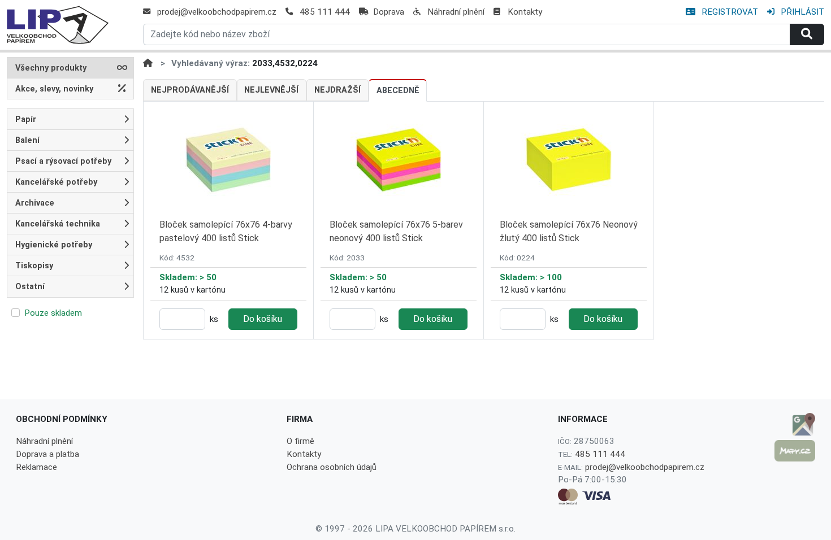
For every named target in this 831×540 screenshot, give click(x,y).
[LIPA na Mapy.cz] (794, 450)
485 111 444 (325, 12)
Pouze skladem (53, 313)
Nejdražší (337, 90)
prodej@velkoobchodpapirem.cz (216, 12)
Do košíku (262, 318)
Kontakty (525, 12)
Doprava (388, 12)
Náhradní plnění (455, 12)
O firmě (300, 441)
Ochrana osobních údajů (331, 467)
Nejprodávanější (190, 90)
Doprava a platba (47, 454)
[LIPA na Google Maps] (794, 424)
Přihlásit (801, 12)
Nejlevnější (271, 90)
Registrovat (728, 12)
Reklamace (36, 467)
